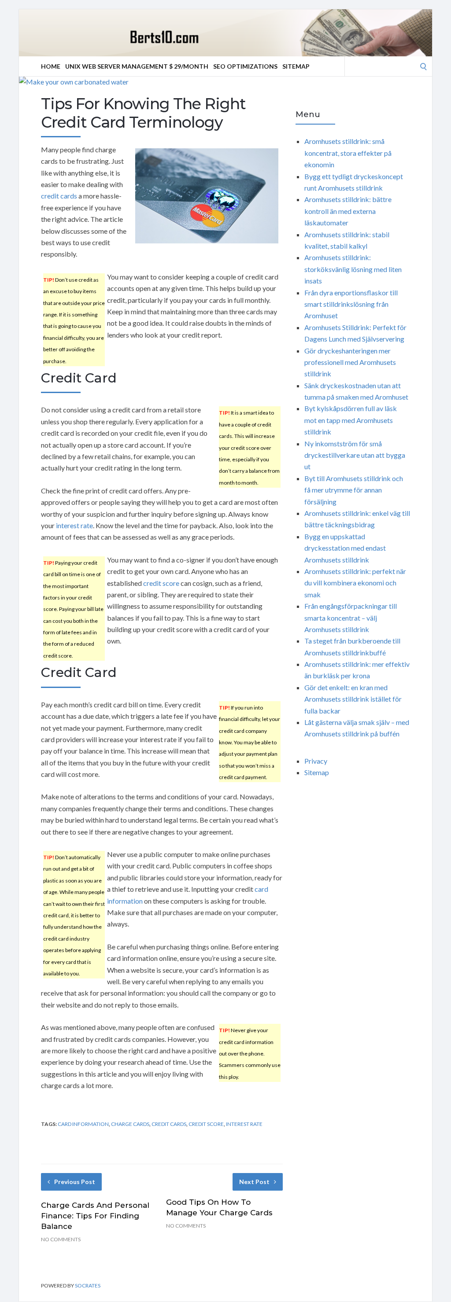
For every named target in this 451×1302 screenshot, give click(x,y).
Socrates (87, 1285)
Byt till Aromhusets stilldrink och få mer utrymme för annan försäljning (353, 490)
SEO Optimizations (245, 66)
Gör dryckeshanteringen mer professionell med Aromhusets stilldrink (350, 362)
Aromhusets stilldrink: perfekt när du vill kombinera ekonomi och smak (355, 583)
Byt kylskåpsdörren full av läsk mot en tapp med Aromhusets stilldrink (350, 420)
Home (50, 66)
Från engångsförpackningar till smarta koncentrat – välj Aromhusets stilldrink (350, 617)
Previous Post (74, 1181)
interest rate (74, 525)
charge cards (130, 1124)
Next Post (254, 1181)
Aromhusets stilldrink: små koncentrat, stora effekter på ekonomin (348, 153)
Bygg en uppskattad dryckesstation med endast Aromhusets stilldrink (345, 548)
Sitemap (296, 66)
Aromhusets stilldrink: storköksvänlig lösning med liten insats (353, 269)
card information (83, 1124)
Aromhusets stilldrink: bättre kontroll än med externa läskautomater (348, 211)
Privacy (315, 761)
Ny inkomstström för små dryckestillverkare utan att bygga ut (354, 455)
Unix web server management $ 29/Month (136, 66)
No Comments (61, 1239)
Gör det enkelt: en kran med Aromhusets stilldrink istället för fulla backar (353, 699)
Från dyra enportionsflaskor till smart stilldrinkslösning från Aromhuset (351, 304)
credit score (161, 583)
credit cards (59, 195)
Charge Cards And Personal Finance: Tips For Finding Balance (95, 1216)
